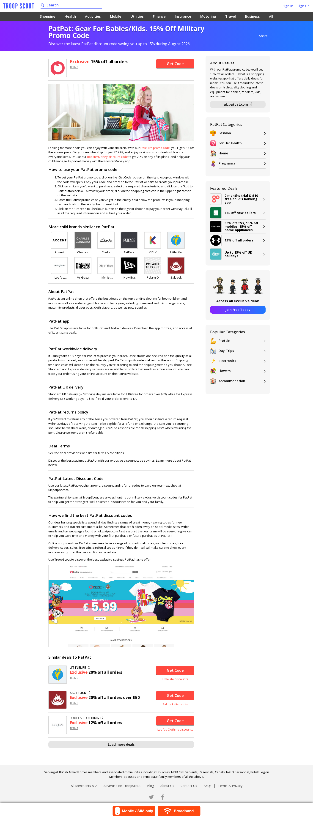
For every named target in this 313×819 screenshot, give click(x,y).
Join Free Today (237, 309)
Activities (93, 16)
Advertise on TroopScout (122, 785)
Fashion (225, 133)
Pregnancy (227, 163)
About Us (167, 785)
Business (252, 16)
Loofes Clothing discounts (175, 729)
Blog (150, 785)
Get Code (175, 63)
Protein (224, 340)
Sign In (288, 6)
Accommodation (232, 381)
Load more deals (121, 744)
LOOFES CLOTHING (84, 718)
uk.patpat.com (236, 104)
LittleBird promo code (155, 148)
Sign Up (303, 6)
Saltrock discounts (175, 704)
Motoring (208, 16)
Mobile (115, 16)
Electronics (227, 361)
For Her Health (230, 143)
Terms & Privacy (230, 785)
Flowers (225, 371)
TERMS (74, 67)
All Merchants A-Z (84, 785)
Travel (230, 16)
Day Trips (226, 350)
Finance (159, 16)
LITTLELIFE (78, 668)
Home (223, 153)
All (271, 16)
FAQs (207, 785)
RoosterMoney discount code (107, 157)
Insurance (183, 16)
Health (70, 16)
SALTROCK (78, 693)
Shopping (47, 16)
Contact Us (189, 785)
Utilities (137, 16)
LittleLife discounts (175, 679)
